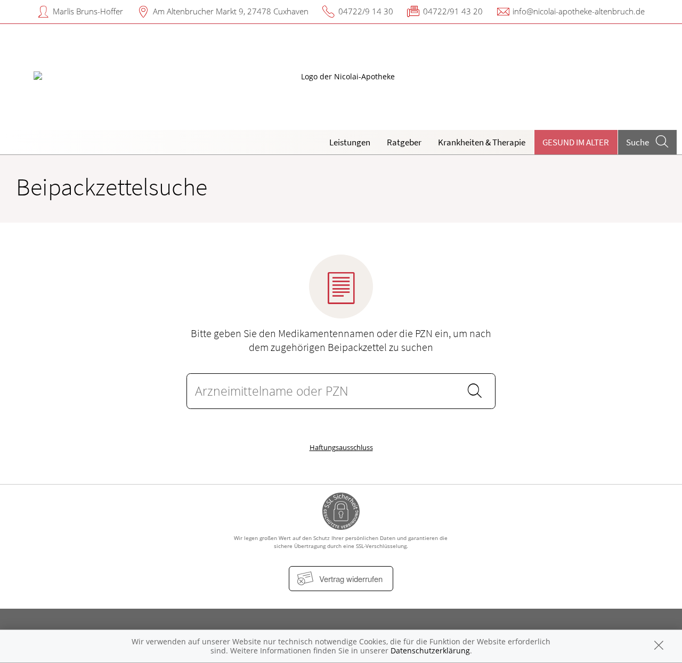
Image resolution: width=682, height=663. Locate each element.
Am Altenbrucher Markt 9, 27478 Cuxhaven (230, 11)
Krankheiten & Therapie (481, 142)
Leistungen (349, 142)
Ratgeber (404, 142)
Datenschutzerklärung (430, 650)
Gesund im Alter (575, 142)
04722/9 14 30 (365, 11)
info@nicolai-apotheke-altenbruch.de (579, 11)
